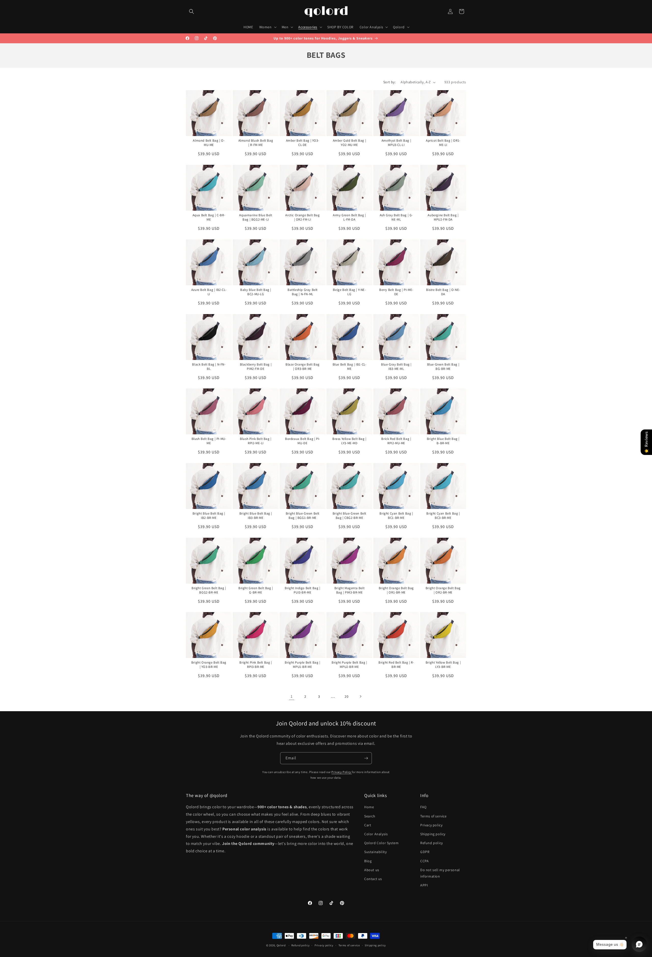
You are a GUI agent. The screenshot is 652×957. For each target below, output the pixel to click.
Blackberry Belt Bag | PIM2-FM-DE (256, 366)
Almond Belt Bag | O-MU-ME (209, 143)
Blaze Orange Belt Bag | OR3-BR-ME (303, 366)
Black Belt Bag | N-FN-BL (208, 366)
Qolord (281, 945)
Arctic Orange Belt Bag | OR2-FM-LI (302, 217)
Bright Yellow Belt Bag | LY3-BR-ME (442, 665)
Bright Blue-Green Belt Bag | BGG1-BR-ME (302, 515)
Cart (367, 825)
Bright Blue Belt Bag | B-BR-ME (443, 441)
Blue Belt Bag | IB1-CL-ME (349, 366)
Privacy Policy (341, 772)
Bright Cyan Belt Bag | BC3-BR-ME (443, 515)
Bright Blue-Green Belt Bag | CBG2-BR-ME (349, 515)
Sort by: (389, 82)
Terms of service (433, 816)
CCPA (424, 861)
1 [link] (292, 696)
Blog (368, 861)
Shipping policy (432, 834)
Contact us (373, 879)
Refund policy (431, 843)
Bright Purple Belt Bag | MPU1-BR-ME (302, 665)
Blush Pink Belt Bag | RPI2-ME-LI (255, 441)
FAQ (423, 807)
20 (346, 696)
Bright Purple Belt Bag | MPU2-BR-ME (349, 665)
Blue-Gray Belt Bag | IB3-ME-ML (396, 366)
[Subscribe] (366, 758)
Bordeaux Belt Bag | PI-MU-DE (302, 441)
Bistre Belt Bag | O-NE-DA (443, 292)
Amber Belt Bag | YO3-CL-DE (302, 143)
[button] (191, 11)
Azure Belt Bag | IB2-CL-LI (208, 292)
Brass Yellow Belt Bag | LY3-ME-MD (349, 441)
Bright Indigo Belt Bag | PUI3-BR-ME (302, 590)
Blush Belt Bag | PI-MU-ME (209, 441)
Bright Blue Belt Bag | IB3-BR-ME (255, 515)
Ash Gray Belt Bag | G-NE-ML (396, 217)
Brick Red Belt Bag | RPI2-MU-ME (396, 441)
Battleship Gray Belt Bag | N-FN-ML (303, 292)
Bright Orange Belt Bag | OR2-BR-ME (442, 590)
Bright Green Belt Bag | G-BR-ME (255, 590)
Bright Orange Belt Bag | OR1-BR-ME (396, 590)
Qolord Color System (381, 843)
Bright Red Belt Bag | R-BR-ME (396, 665)
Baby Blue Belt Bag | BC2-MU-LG (255, 292)
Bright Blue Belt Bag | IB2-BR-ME (209, 515)
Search (369, 816)
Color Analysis (376, 834)
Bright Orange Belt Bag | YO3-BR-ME (208, 665)
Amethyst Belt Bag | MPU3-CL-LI (396, 143)
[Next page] (360, 696)
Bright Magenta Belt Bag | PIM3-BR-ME (349, 590)
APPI (424, 885)
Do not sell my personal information (440, 873)
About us (371, 870)
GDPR (424, 852)
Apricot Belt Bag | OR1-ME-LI (443, 143)
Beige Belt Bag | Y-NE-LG (349, 292)
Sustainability (375, 852)
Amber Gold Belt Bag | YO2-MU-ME (349, 143)
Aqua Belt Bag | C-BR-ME (209, 217)
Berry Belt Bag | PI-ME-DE (396, 292)
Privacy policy (431, 825)
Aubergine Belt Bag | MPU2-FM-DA (443, 217)
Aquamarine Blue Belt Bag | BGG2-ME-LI (255, 217)
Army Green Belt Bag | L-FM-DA (349, 217)
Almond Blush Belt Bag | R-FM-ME (255, 143)
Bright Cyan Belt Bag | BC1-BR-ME (396, 515)
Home (369, 807)
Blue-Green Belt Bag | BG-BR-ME (443, 366)
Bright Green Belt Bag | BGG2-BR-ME (209, 590)
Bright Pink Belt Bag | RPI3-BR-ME (255, 665)
